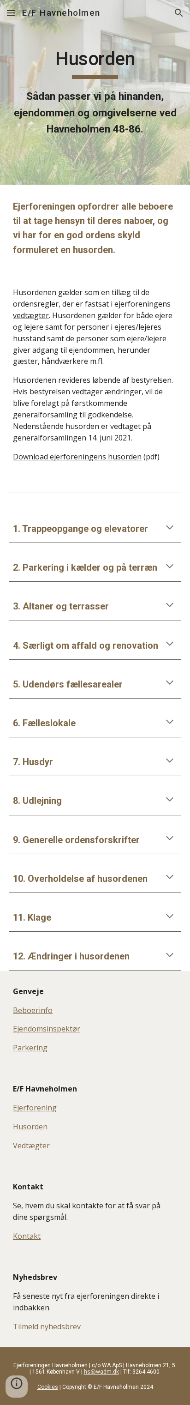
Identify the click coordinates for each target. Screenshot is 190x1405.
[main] (95, 92)
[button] (11, 12)
